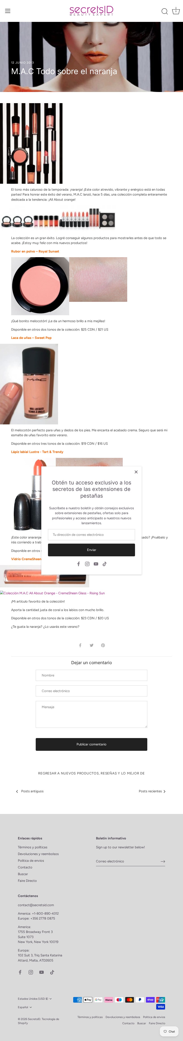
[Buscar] (165, 12)
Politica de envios (31, 861)
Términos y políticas (32, 847)
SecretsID (34, 1019)
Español (23, 1007)
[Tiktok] (104, 564)
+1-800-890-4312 (46, 914)
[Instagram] (87, 564)
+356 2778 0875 (42, 918)
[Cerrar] (136, 472)
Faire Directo (27, 881)
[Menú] (8, 11)
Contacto (25, 867)
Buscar (23, 874)
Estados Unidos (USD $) (33, 998)
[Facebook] (78, 564)
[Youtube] (96, 564)
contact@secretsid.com (36, 905)
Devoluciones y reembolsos (38, 854)
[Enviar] (163, 861)
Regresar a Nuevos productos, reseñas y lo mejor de (91, 773)
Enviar (91, 550)
